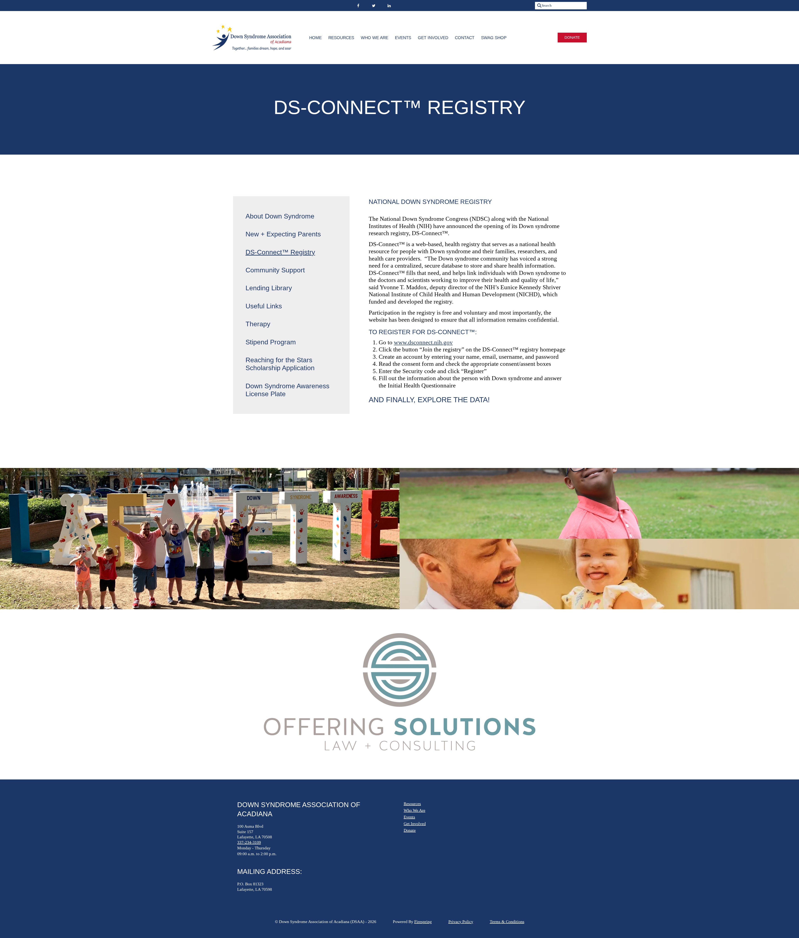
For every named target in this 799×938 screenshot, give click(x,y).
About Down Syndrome (280, 216)
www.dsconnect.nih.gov (423, 342)
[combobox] (561, 5)
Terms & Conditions (507, 921)
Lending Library (269, 288)
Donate (572, 37)
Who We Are (374, 37)
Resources (341, 37)
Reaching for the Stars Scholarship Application (280, 364)
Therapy (258, 324)
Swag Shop (493, 37)
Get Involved (433, 37)
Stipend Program (271, 342)
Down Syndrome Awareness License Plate (287, 390)
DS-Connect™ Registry (280, 252)
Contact (464, 37)
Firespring (423, 921)
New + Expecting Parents (283, 234)
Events (403, 37)
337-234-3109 (249, 842)
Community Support (275, 270)
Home (315, 37)
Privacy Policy (460, 921)
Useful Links (264, 306)
